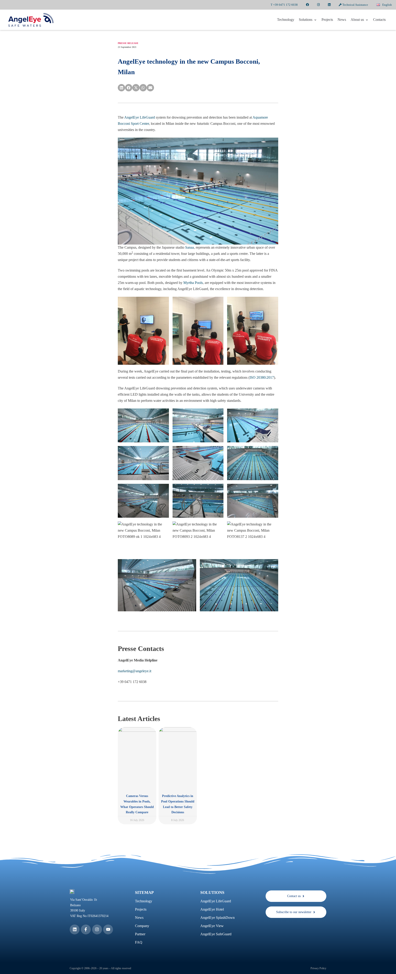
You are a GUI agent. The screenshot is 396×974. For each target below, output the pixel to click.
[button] (121, 87)
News (342, 20)
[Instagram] (97, 929)
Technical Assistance (355, 4)
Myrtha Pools (193, 283)
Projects (327, 20)
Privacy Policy (318, 968)
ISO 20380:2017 (262, 377)
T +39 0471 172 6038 (284, 4)
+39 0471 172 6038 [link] (132, 682)
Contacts (379, 20)
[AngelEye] (31, 20)
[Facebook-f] (86, 929)
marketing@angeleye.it (134, 671)
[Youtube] (108, 929)
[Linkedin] (75, 929)
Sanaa (189, 247)
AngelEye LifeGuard (139, 117)
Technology (285, 20)
